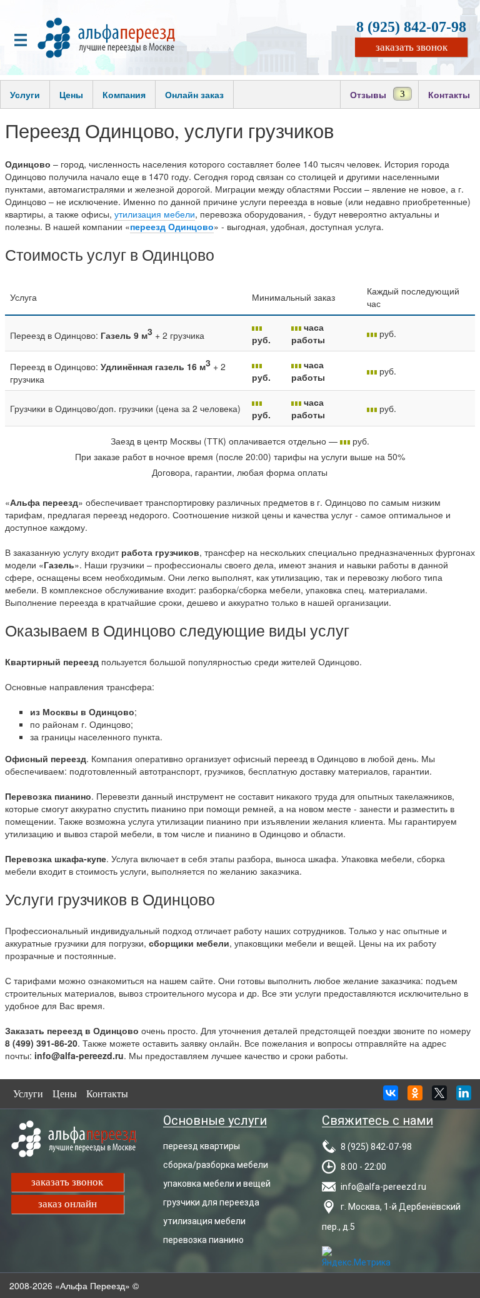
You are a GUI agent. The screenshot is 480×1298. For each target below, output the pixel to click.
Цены (71, 94)
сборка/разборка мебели (215, 1165)
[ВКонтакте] (390, 1096)
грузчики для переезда (211, 1202)
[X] (439, 1096)
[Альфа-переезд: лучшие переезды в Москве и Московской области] (106, 36)
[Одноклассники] (415, 1096)
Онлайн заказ (194, 94)
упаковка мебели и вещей (217, 1184)
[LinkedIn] (463, 1096)
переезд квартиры (201, 1146)
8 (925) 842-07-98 (411, 27)
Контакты (449, 94)
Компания (124, 94)
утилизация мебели (154, 214)
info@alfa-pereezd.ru (383, 1187)
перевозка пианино (203, 1240)
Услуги (25, 94)
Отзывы (368, 94)
